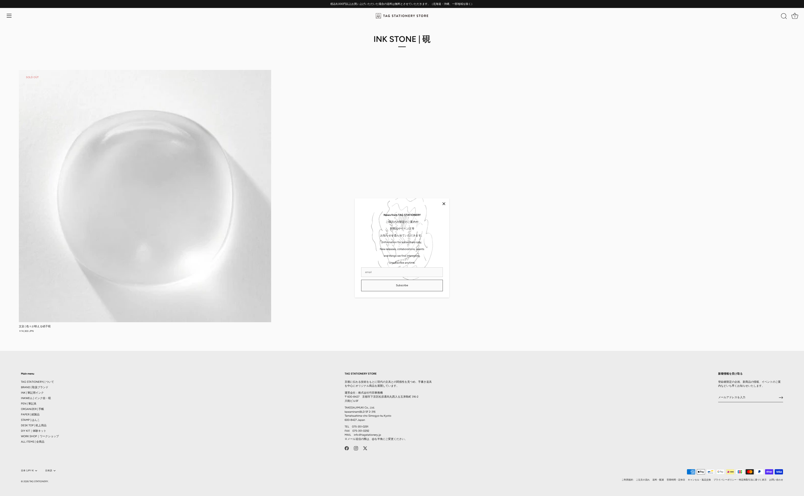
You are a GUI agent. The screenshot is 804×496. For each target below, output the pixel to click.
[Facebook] (347, 448)
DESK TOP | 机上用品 (33, 425)
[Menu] (9, 15)
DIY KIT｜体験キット (33, 430)
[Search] (784, 16)
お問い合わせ (776, 479)
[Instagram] (356, 448)
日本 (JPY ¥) (27, 470)
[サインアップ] (781, 398)
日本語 (48, 470)
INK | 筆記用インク (32, 392)
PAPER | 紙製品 (30, 414)
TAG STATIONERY (38, 481)
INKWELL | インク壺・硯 (36, 398)
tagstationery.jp (371, 434)
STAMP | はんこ (30, 419)
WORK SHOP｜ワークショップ (40, 436)
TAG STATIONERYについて (37, 381)
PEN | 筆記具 (28, 403)
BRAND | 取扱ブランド (34, 387)
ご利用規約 (627, 479)
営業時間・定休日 (676, 479)
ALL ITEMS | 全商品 (32, 441)
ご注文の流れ (643, 479)
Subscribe (402, 285)
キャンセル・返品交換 (699, 479)
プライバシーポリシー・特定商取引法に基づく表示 (740, 479)
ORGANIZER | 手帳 (32, 409)
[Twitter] (365, 448)
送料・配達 (658, 479)
